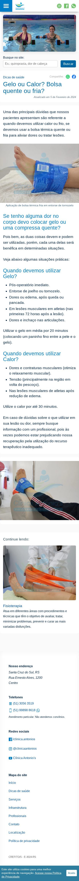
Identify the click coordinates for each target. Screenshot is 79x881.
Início (12, 782)
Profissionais (17, 816)
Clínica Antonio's (24, 758)
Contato (14, 824)
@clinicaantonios (24, 748)
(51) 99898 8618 (24, 710)
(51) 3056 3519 (23, 703)
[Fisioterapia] (39, 572)
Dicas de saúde (13, 77)
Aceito (71, 873)
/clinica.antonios (23, 739)
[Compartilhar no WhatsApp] (68, 77)
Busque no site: (13, 57)
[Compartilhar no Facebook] (74, 77)
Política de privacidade (24, 841)
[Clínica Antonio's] (20, 6)
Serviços (15, 799)
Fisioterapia (12, 606)
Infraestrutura (17, 807)
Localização (17, 832)
